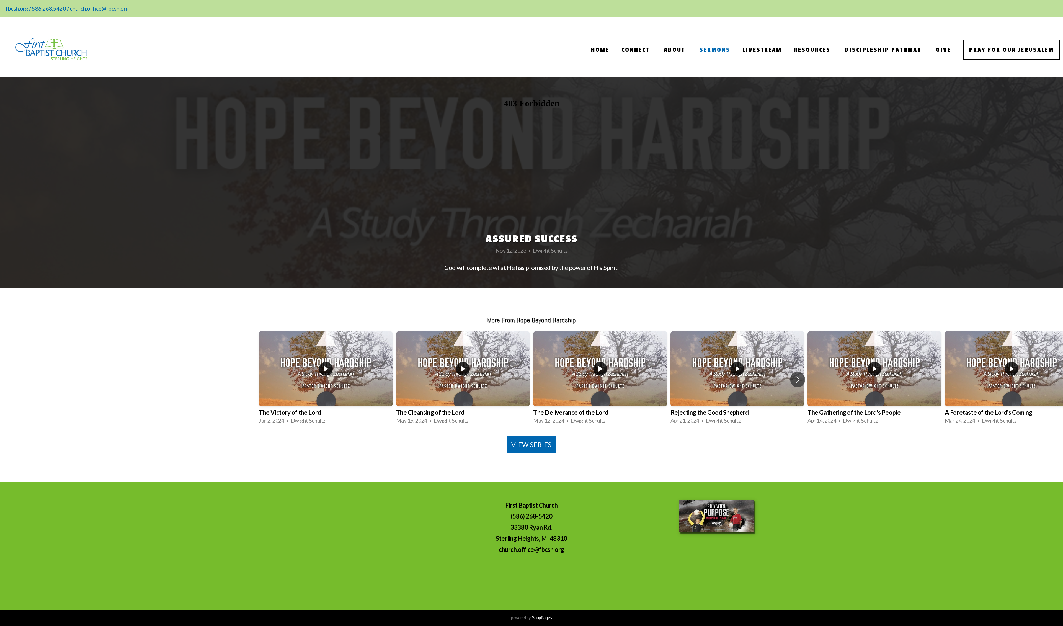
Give (943, 50)
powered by (531, 617)
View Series (531, 445)
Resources (813, 50)
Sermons (715, 50)
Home (600, 50)
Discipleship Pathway (884, 50)
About (675, 50)
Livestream (762, 50)
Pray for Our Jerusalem (1011, 50)
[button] (797, 379)
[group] (326, 379)
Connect (636, 50)
